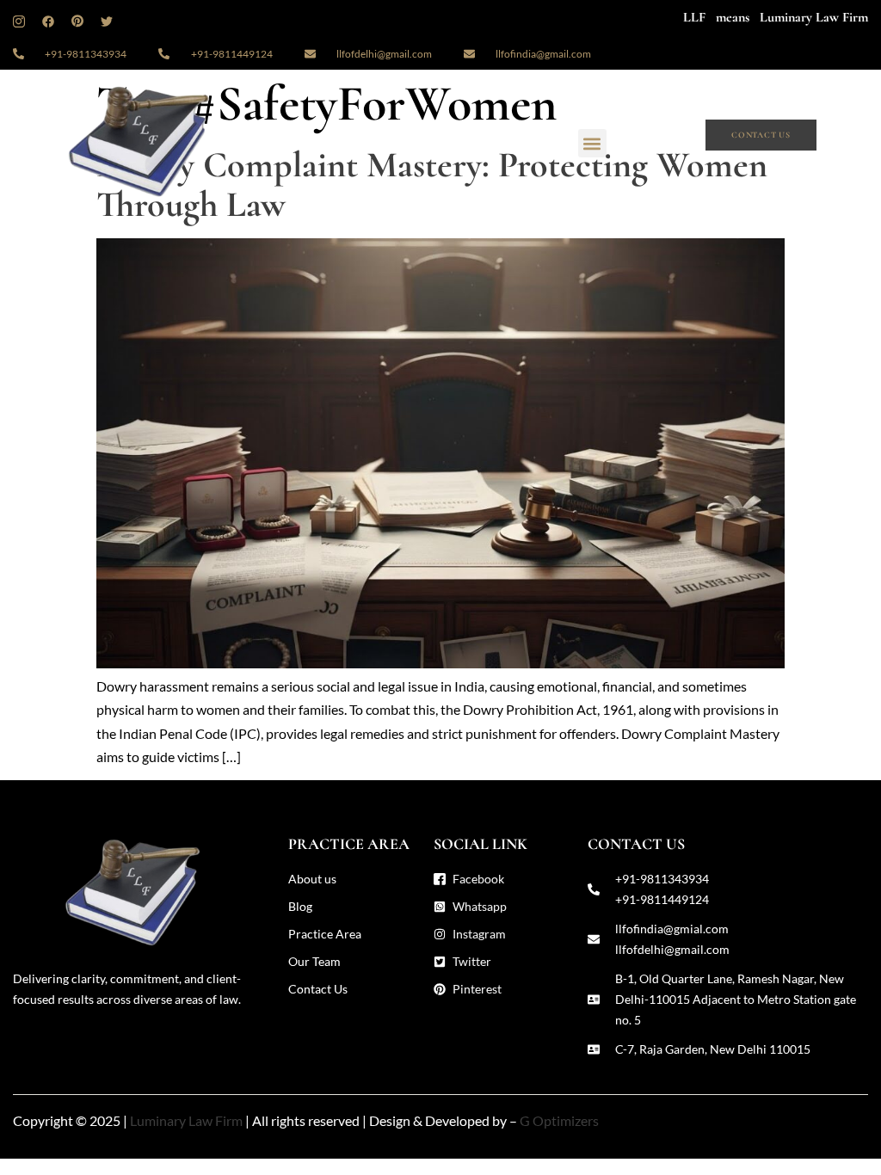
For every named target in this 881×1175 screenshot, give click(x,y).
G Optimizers (559, 1120)
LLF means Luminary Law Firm (775, 17)
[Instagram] (19, 27)
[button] (592, 143)
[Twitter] (107, 27)
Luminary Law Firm (186, 1120)
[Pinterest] (77, 27)
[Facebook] (48, 27)
